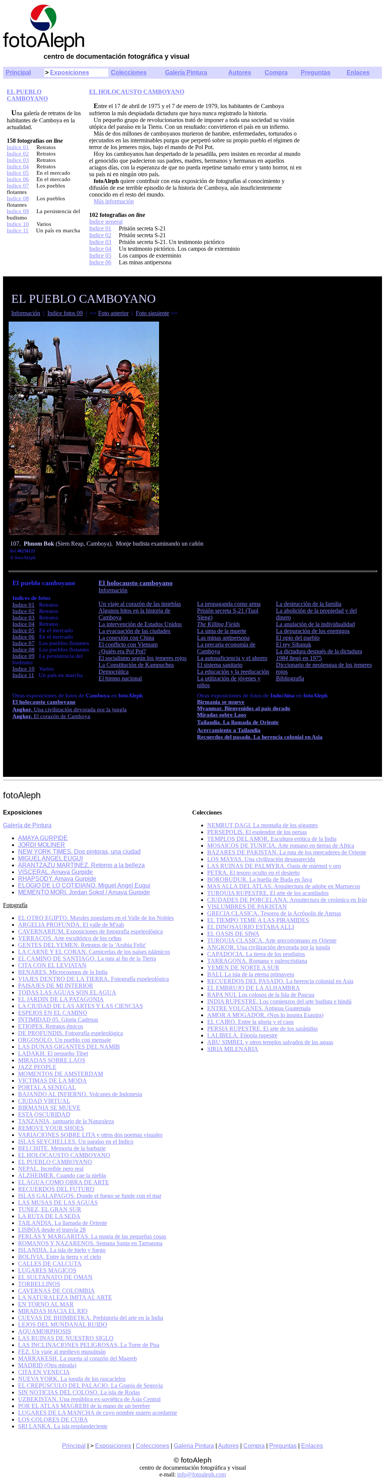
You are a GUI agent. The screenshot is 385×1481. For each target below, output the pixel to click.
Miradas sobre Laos (221, 715)
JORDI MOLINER (41, 845)
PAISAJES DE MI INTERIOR (55, 985)
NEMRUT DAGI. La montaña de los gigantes (262, 825)
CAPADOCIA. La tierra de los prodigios (256, 954)
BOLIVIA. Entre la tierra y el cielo (59, 1257)
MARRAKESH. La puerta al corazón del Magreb (77, 1358)
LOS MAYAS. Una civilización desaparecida (261, 859)
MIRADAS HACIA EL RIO (53, 1311)
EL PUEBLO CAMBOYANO (27, 95)
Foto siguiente (152, 313)
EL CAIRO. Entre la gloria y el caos (250, 1022)
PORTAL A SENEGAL (47, 1087)
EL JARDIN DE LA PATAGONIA (61, 999)
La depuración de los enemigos (313, 631)
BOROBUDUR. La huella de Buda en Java (259, 879)
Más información (114, 201)
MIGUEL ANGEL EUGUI (50, 858)
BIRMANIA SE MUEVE (49, 1107)
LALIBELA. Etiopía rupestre (242, 1035)
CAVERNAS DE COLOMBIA (56, 1290)
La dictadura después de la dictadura (319, 651)
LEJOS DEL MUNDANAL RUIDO (62, 1324)
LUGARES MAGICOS (47, 1270)
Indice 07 (18, 186)
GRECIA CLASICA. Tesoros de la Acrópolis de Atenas (274, 913)
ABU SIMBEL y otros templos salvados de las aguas (270, 1042)
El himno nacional (120, 678)
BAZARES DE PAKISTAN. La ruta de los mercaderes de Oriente (286, 852)
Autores (239, 72)
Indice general (106, 221)
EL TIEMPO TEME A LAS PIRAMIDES (258, 920)
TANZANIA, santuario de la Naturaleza (66, 1121)
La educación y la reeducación (233, 671)
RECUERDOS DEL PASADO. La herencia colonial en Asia (280, 981)
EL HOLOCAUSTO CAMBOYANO (136, 91)
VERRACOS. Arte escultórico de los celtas (69, 938)
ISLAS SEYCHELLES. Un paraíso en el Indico (75, 1141)
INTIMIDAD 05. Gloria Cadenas (58, 1019)
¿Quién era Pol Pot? (122, 651)
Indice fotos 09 (65, 313)
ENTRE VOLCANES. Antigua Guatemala (259, 1008)
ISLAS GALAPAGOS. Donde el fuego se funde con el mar (89, 1196)
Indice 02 (18, 154)
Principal (18, 72)
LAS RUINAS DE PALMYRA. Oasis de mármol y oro (274, 866)
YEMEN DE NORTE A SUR (243, 967)
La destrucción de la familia (308, 604)
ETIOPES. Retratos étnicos (50, 1026)
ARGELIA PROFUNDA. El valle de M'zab (71, 924)
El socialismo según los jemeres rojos (142, 658)
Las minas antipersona (223, 637)
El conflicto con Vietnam (128, 644)
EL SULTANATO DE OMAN (55, 1277)
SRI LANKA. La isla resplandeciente (63, 1426)
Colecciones (129, 72)
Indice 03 (18, 160)
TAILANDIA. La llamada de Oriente (62, 1223)
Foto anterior (113, 313)
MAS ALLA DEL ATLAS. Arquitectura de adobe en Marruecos (283, 886)
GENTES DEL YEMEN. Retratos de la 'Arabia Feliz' (82, 945)
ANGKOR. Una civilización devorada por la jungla (268, 947)
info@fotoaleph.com (201, 1474)
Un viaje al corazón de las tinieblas (140, 604)
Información (25, 313)
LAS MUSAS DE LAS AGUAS (58, 1202)
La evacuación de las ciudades (134, 631)
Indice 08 (18, 198)
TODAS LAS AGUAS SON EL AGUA (67, 992)
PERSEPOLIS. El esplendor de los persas (257, 832)
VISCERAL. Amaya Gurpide (55, 872)
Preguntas (315, 72)
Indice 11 (18, 230)
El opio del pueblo (298, 637)
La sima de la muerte (221, 631)
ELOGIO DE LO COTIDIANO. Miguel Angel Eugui (84, 885)
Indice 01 (18, 147)
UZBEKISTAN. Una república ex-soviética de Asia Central (89, 1399)
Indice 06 (18, 179)
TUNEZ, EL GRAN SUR (49, 1209)
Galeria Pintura (194, 1446)
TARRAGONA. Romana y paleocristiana (257, 961)
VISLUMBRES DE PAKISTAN (247, 906)
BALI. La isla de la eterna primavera (250, 974)
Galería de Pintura (27, 825)
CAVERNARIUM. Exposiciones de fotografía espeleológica (90, 931)
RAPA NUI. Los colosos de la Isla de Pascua (260, 994)
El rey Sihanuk (293, 644)
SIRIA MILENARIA (232, 1049)
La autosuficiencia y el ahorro (232, 658)
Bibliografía (290, 678)
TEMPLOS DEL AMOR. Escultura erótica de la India (271, 839)
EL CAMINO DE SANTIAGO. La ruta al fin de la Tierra (87, 958)
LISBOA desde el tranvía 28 (52, 1229)
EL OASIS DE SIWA (233, 933)
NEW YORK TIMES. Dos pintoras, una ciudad (79, 851)
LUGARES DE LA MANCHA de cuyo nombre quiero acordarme (97, 1412)
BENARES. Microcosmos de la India (63, 972)
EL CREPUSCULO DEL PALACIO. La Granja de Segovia (90, 1385)
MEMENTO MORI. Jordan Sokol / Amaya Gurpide (84, 892)
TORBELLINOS (39, 1284)
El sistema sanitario (220, 665)
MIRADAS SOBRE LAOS (51, 1060)
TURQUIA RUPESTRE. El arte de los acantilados (268, 893)
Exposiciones (69, 72)
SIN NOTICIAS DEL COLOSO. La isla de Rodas (79, 1392)
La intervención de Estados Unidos (140, 624)
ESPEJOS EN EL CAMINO (52, 1013)
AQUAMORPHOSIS (44, 1331)
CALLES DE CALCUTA (50, 1263)
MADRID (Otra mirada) (47, 1365)
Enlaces (358, 72)
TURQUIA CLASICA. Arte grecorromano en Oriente (271, 940)
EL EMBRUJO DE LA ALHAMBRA (253, 988)
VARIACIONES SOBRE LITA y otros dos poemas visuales (90, 1135)
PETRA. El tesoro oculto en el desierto (253, 872)
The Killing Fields (218, 624)
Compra (276, 72)
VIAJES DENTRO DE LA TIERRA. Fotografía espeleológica (93, 979)
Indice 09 (18, 211)
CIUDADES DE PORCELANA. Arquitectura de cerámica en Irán (287, 900)
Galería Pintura (186, 72)
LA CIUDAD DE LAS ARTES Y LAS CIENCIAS (80, 1006)
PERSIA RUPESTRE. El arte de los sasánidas (262, 1028)
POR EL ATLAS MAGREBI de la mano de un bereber (84, 1406)
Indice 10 (18, 224)
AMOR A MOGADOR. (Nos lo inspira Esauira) (265, 1015)
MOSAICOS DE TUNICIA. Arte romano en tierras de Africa (280, 845)
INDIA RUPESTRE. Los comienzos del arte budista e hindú (279, 1001)
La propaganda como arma (229, 604)
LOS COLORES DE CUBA (53, 1419)
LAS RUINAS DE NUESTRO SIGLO (66, 1338)
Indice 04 (18, 166)
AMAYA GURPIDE (43, 838)
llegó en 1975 (299, 658)
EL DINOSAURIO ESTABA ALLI (250, 927)
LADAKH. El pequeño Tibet (53, 1053)
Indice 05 (18, 173)
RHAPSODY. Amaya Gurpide (57, 878)
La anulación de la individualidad (315, 624)
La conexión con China (126, 637)
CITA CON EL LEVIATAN (52, 965)
